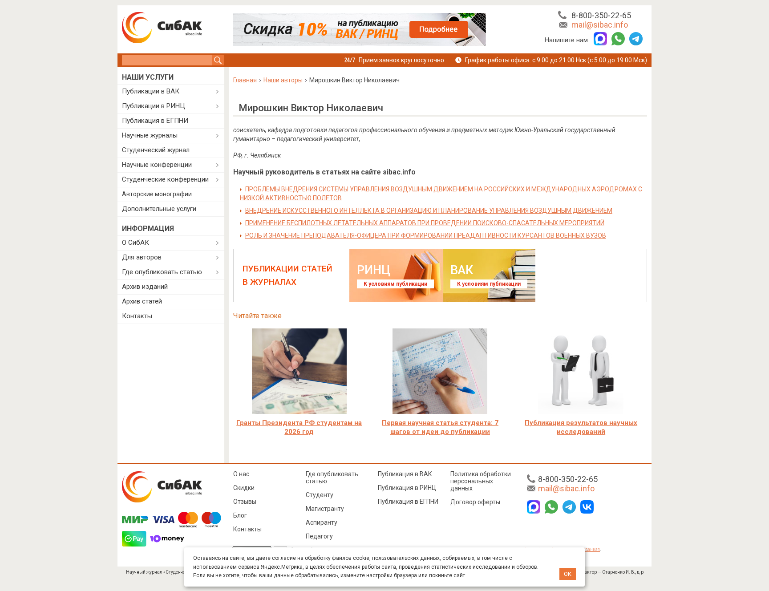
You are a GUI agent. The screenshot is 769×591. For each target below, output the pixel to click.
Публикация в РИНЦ (407, 487)
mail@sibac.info (599, 24)
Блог (240, 515)
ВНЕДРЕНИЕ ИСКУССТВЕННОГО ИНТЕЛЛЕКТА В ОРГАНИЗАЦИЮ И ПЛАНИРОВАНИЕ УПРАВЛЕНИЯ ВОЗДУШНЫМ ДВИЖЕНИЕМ (428, 210)
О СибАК (135, 243)
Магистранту (325, 508)
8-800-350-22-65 (601, 15)
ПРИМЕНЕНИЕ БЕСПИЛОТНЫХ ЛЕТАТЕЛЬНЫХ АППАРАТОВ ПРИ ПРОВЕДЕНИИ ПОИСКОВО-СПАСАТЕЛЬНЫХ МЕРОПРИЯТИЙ (424, 223)
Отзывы (244, 501)
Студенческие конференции (165, 179)
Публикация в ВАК (405, 474)
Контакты (137, 316)
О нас (241, 474)
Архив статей (142, 301)
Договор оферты (475, 502)
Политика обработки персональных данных (480, 481)
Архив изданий (145, 287)
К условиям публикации (395, 284)
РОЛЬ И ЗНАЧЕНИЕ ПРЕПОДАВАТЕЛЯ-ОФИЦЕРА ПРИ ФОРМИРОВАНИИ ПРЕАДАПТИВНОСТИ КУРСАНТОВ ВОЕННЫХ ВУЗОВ (425, 235)
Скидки (244, 487)
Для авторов (142, 257)
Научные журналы (150, 135)
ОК (567, 574)
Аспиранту (321, 522)
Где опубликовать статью (162, 272)
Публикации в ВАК (150, 91)
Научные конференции (157, 165)
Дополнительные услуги (159, 209)
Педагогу (319, 536)
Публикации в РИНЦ (153, 106)
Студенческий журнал (156, 150)
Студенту (319, 494)
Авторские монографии (157, 194)
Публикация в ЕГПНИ (155, 121)
